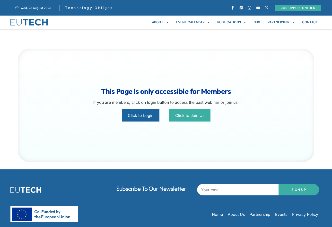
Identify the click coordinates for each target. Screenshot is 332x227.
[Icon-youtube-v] (258, 7)
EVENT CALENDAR (190, 22)
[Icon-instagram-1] (249, 7)
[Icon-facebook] (232, 7)
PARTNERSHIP (278, 22)
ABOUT (157, 22)
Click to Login (140, 115)
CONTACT (310, 22)
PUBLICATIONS (229, 22)
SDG (257, 22)
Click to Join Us (189, 115)
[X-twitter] (266, 7)
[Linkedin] (241, 7)
